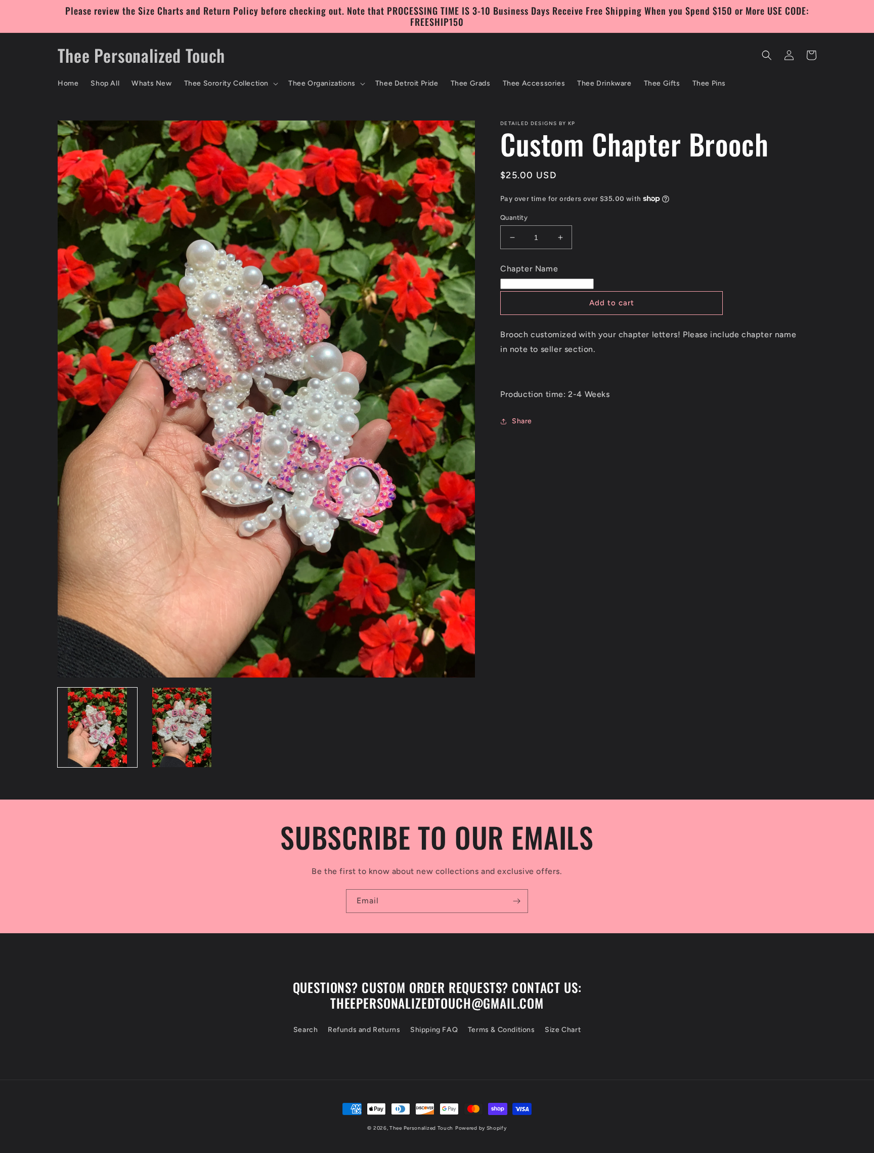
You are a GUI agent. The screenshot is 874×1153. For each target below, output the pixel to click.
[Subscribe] (516, 901)
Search (305, 1029)
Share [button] (522, 421)
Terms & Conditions (501, 1029)
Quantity (514, 217)
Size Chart (563, 1029)
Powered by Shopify (481, 1128)
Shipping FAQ (434, 1029)
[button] (230, 83)
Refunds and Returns (364, 1029)
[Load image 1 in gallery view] (97, 727)
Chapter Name (529, 268)
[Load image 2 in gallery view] (182, 727)
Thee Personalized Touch (421, 1128)
